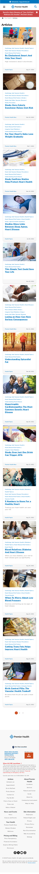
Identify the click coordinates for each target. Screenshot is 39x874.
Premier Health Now (10, 117)
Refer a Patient (10, 807)
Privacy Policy (29, 824)
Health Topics (29, 48)
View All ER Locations (12, 763)
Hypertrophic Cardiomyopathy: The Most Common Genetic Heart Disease (18, 408)
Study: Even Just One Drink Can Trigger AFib (19, 453)
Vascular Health (9, 499)
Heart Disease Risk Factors (13, 53)
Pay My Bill (10, 798)
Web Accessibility (29, 834)
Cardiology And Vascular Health (14, 48)
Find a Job (10, 804)
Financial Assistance (10, 841)
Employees (29, 814)
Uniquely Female (27, 686)
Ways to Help (29, 803)
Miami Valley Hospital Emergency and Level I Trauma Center (11, 753)
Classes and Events (10, 818)
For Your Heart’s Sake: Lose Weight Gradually (19, 135)
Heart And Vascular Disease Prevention (16, 50)
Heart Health (25, 219)
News (10, 814)
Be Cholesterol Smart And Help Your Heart (18, 56)
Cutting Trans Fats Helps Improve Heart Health (17, 648)
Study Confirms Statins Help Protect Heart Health (18, 180)
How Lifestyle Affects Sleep (13, 309)
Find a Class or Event (10, 801)
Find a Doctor (10, 791)
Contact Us (10, 795)
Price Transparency (10, 838)
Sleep (6, 221)
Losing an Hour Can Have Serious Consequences (18, 318)
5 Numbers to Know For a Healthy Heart (18, 502)
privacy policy (32, 862)
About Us (29, 797)
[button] (4, 6)
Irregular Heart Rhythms (12, 129)
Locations (29, 784)
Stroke (24, 98)
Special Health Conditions (17, 221)
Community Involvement (29, 800)
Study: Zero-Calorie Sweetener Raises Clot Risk (19, 106)
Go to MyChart (10, 788)
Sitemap (29, 837)
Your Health (8, 18)
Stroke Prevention (10, 102)
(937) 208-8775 (9, 759)
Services (29, 787)
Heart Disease (29, 305)
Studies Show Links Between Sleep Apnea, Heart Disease (16, 227)
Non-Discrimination (29, 830)
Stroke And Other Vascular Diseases (15, 100)
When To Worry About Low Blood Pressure (19, 599)
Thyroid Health (9, 595)
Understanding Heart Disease (13, 131)
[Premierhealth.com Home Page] (2, 18)
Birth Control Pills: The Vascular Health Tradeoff (17, 689)
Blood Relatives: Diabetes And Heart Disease (18, 551)
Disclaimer (29, 827)
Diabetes (27, 489)
